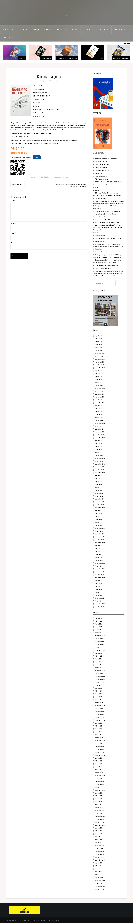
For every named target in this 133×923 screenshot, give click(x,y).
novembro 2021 (100, 502)
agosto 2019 (99, 580)
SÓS (76, 58)
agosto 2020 (99, 545)
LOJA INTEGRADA (7, 37)
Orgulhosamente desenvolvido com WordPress (22, 920)
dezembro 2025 (100, 359)
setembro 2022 (100, 473)
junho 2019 (98, 586)
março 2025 (99, 385)
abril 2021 (98, 522)
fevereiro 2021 (100, 528)
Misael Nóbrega (100, 241)
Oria (44, 920)
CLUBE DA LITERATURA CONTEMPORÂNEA (66, 29)
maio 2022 (98, 484)
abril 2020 (98, 557)
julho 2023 (98, 443)
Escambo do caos (100, 235)
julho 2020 (98, 548)
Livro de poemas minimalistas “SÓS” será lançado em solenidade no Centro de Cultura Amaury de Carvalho (107, 227)
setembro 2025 (100, 368)
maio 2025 (98, 379)
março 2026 (99, 350)
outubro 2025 (99, 365)
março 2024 (99, 420)
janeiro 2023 (99, 461)
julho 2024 (98, 408)
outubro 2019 (99, 575)
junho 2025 (98, 376)
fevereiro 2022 (100, 493)
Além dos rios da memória (122, 58)
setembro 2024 (100, 403)
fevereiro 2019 (100, 598)
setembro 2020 (100, 543)
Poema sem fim (18, 184)
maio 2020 (98, 554)
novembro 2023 (100, 432)
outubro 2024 (99, 400)
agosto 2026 (99, 336)
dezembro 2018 (100, 604)
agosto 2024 (99, 406)
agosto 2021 (99, 510)
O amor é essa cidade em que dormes (107, 265)
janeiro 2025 (99, 391)
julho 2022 (98, 478)
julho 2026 (98, 339)
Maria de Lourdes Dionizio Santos (105, 214)
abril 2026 (98, 347)
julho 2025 (98, 373)
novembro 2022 (100, 467)
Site (11, 242)
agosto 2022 (99, 475)
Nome (12, 224)
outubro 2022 (99, 470)
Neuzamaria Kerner (101, 167)
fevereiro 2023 (100, 458)
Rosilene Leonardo (101, 161)
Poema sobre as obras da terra (95, 58)
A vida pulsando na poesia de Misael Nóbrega (109, 238)
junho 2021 (98, 516)
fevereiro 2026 (100, 353)
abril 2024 (98, 417)
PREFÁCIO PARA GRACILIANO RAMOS (108, 182)
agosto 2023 (99, 441)
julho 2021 (98, 513)
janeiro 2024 (99, 426)
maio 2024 (98, 414)
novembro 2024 (100, 397)
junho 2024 (98, 411)
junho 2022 (98, 481)
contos (67, 177)
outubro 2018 (99, 607)
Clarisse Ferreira (100, 198)
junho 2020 (98, 551)
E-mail (13, 233)
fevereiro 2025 (100, 388)
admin (55, 81)
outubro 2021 (99, 505)
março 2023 (99, 455)
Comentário (14, 200)
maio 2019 (98, 589)
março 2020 (99, 560)
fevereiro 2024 (100, 423)
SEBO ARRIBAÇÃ (87, 29)
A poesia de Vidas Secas (103, 164)
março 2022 (99, 490)
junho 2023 (98, 446)
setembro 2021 (100, 508)
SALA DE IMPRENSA (119, 29)
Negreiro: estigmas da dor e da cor (106, 158)
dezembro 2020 (100, 534)
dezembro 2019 (100, 569)
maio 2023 (98, 449)
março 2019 (99, 595)
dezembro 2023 (100, 429)
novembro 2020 (100, 537)
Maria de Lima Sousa (101, 217)
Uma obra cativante (101, 185)
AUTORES (47, 29)
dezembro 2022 (100, 464)
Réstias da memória (20, 58)
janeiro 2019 (99, 601)
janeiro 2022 (99, 496)
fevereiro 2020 (100, 563)
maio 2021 (98, 519)
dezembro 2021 (100, 499)
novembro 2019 (100, 572)
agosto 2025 (99, 371)
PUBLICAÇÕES (36, 29)
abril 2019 (98, 592)
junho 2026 (98, 341)
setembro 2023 (100, 438)
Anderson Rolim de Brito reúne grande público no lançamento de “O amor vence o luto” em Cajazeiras (108, 246)
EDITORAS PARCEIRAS (103, 29)
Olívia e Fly (98, 173)
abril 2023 (98, 452)
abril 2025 (98, 382)
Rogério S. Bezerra (101, 176)
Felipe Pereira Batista (102, 170)
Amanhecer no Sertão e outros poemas (41, 58)
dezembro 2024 (100, 394)
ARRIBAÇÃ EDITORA (8, 29)
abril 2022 (98, 487)
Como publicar (23, 29)
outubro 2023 (99, 435)
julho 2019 (98, 583)
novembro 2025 (100, 362)
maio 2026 (98, 344)
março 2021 (99, 525)
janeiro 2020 (99, 566)
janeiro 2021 (99, 531)
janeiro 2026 (99, 356)
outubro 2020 (99, 540)
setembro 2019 (100, 577)
